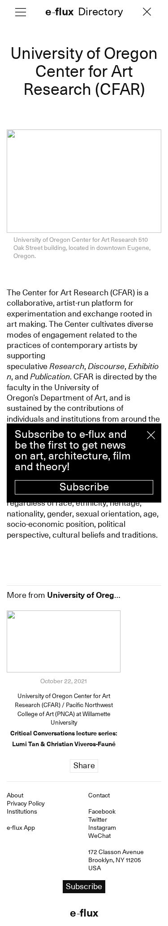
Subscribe (84, 487)
